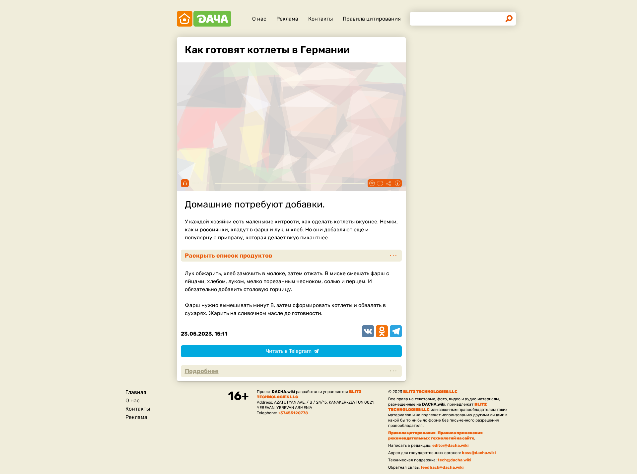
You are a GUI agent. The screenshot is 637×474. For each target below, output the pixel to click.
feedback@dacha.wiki (442, 467)
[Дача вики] (204, 19)
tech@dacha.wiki (454, 460)
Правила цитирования (372, 19)
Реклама (287, 19)
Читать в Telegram (289, 351)
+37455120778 (293, 413)
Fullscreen (380, 183)
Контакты (320, 19)
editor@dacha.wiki (450, 445)
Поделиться (389, 183)
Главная (135, 392)
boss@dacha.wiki (479, 452)
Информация (397, 183)
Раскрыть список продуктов (228, 255)
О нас (259, 19)
